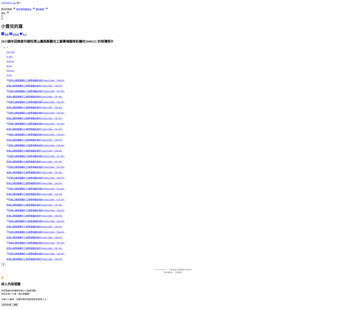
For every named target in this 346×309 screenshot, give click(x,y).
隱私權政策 (168, 272)
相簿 (6, 34)
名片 (25, 34)
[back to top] (3, 264)
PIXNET (163, 270)
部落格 (15, 34)
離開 (15, 305)
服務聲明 (178, 272)
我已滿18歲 (6, 305)
